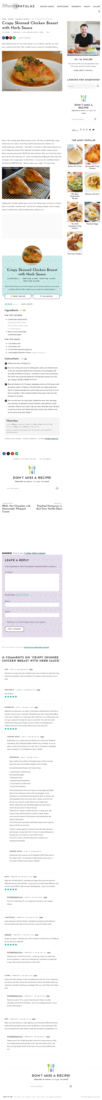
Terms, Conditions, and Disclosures (54, 1097)
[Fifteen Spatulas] (18, 6)
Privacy (42, 1097)
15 (49, 32)
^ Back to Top (7, 1097)
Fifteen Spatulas (51, 438)
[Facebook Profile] (83, 129)
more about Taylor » (84, 70)
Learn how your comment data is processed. (36, 647)
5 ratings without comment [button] (34, 553)
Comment (9, 572)
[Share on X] (7, 37)
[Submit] (57, 488)
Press (23, 1097)
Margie (8, 935)
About (19, 1097)
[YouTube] (93, 129)
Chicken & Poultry (22, 19)
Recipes (10, 19)
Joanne (7, 32)
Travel (33, 1097)
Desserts (76, 6)
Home (4, 19)
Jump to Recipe (24, 38)
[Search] (99, 11)
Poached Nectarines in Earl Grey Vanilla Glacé (49, 506)
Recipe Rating (10, 594)
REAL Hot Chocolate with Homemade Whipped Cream (16, 508)
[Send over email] (14, 37)
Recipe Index (47, 6)
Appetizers (63, 6)
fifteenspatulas (15, 897)
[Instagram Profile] (86, 129)
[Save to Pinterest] (10, 37)
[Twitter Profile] (90, 129)
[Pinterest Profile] (80, 129)
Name (8, 601)
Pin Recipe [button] (47, 296)
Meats (87, 6)
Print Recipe (19, 296)
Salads (96, 6)
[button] (5, 304)
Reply (31, 669)
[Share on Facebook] (3, 37)
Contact (38, 1097)
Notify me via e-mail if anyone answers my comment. (26, 622)
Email (8, 611)
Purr (99, 1097)
